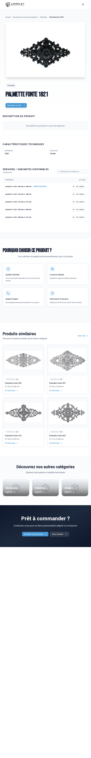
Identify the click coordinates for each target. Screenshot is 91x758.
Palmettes (43, 17)
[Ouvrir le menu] (83, 4)
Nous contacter (57, 534)
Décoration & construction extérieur (25, 17)
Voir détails (80, 186)
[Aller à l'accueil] (15, 4)
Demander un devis (14, 105)
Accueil (8, 17)
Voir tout (81, 336)
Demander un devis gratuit (33, 534)
